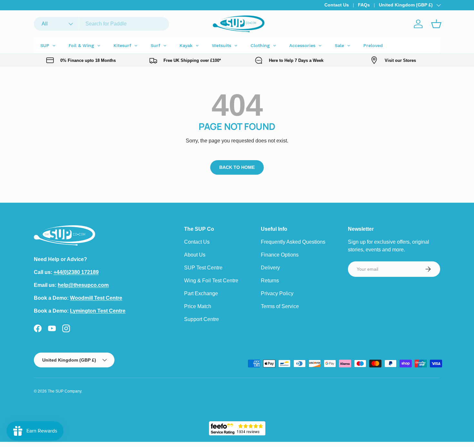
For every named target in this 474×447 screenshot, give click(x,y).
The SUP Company (64, 391)
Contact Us (336, 4)
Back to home (237, 167)
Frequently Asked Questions (293, 242)
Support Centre (201, 319)
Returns (270, 280)
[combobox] (101, 24)
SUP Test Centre (203, 267)
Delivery (270, 267)
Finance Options (280, 255)
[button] (436, 24)
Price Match (197, 306)
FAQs (364, 4)
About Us (194, 255)
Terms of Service (280, 306)
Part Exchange (201, 293)
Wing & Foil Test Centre (211, 280)
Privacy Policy (277, 293)
